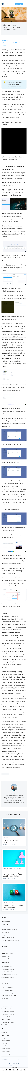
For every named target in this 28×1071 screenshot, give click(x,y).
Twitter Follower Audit (6, 966)
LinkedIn (5, 774)
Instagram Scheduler (6, 935)
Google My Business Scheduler (9, 929)
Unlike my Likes (5, 950)
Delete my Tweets (5, 956)
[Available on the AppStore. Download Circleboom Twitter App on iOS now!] (14, 1067)
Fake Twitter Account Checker (8, 995)
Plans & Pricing (5, 1035)
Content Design (5, 924)
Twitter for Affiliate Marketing (12, 868)
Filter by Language (6, 998)
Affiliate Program (5, 1048)
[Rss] (18, 1063)
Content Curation (5, 943)
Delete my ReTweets (6, 958)
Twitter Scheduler (5, 921)
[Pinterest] (16, 1063)
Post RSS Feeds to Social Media (9, 937)
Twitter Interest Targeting (7, 1022)
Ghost (20, 1061)
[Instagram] (14, 1063)
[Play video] (14, 140)
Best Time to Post (5, 1019)
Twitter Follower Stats (6, 1006)
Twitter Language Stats (7, 1008)
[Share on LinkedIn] (17, 1069)
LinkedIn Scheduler (6, 932)
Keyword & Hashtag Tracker (8, 980)
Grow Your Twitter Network (8, 972)
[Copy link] (25, 1069)
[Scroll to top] (3, 1069)
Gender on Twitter (6, 1016)
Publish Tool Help (5, 1051)
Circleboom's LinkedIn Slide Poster (12, 42)
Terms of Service (5, 1040)
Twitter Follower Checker (7, 969)
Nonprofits (4, 1046)
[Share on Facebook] (10, 1069)
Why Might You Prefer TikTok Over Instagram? (13, 906)
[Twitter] (9, 1063)
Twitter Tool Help (5, 1054)
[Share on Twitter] (6, 1069)
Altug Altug (14, 793)
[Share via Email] (21, 1069)
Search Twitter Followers (7, 977)
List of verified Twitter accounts (9, 974)
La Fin (5, 45)
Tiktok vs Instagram (9, 902)
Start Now (19, 4)
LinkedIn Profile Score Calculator (11, 841)
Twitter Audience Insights (7, 993)
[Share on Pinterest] (14, 1069)
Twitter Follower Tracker (7, 990)
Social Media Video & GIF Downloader (10, 940)
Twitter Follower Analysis (7, 1014)
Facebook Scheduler (6, 927)
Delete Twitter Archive (7, 953)
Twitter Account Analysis (7, 1011)
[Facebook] (12, 1063)
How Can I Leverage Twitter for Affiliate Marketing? (13, 875)
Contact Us (4, 1032)
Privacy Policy (4, 1038)
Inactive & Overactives (7, 987)
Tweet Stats (4, 1024)
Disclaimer (4, 1043)
